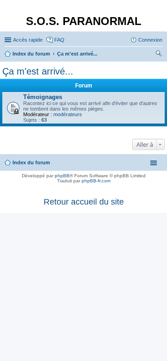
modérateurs (67, 114)
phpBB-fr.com (96, 180)
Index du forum (31, 162)
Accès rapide (28, 40)
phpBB (62, 175)
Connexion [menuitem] (150, 40)
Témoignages (42, 96)
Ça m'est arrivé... (37, 71)
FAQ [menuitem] (59, 40)
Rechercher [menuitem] (158, 54)
